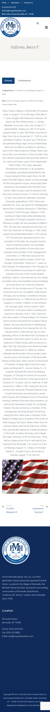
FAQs (4, 3)
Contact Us (28, 3)
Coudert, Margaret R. (12, 509)
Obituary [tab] (8, 80)
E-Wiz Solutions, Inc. (35, 705)
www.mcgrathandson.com (13, 698)
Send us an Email (36, 702)
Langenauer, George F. (38, 510)
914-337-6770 (22, 702)
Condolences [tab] (24, 80)
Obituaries (15, 3)
